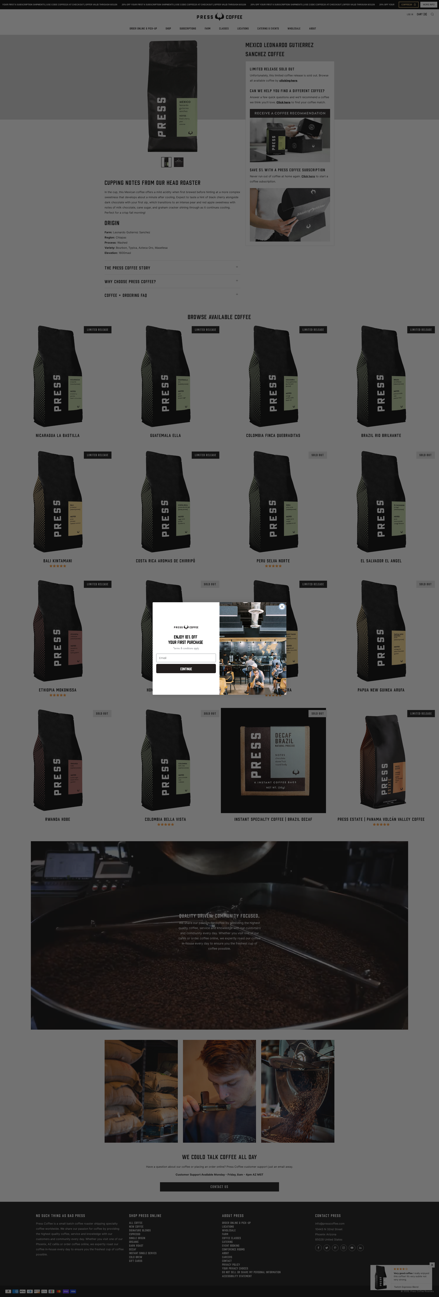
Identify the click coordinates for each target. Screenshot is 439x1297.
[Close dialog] (282, 607)
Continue (186, 668)
